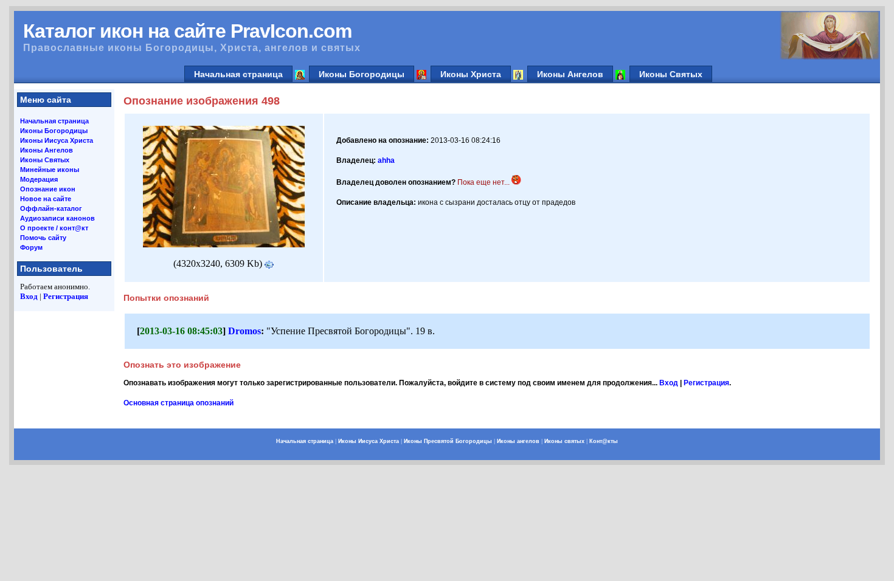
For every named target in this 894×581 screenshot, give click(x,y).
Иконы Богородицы (361, 74)
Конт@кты (603, 441)
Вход (29, 296)
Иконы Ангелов (570, 74)
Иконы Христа (470, 74)
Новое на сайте (45, 198)
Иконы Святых (670, 74)
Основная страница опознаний (178, 403)
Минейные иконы (49, 169)
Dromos (244, 331)
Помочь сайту (43, 237)
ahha (386, 160)
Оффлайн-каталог (51, 208)
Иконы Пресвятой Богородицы (448, 441)
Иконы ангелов (518, 441)
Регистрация (65, 296)
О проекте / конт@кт (54, 228)
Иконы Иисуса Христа (56, 140)
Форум (31, 247)
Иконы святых (564, 441)
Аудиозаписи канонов (57, 218)
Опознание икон (47, 189)
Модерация (39, 179)
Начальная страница (238, 74)
